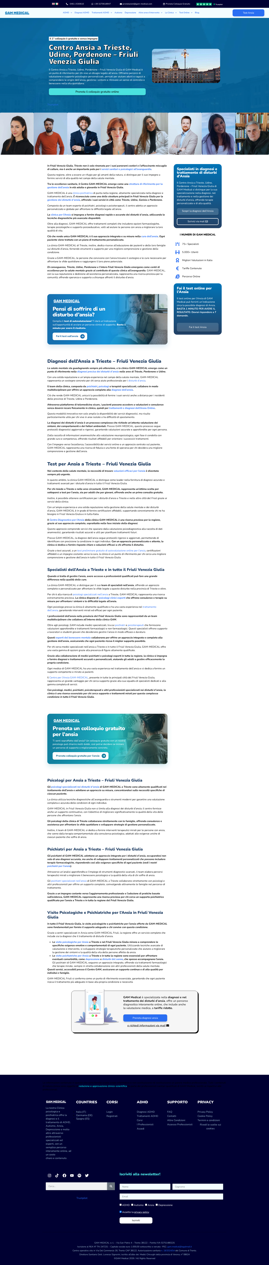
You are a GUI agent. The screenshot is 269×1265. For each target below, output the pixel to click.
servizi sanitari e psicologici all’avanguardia (126, 169)
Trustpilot (52, 104)
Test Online (184, 12)
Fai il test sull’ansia (67, 336)
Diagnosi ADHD (82, 12)
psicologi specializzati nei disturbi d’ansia (75, 787)
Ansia (151, 1205)
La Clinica (169, 12)
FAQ (169, 1112)
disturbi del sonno (112, 959)
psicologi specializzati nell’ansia (90, 594)
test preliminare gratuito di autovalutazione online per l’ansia (111, 550)
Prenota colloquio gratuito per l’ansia (77, 756)
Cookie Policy (205, 1116)
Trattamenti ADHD (100, 12)
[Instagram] (49, 1175)
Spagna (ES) (83, 1118)
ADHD (126, 1205)
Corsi (140, 1120)
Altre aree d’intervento (149, 12)
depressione (92, 959)
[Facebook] (64, 1175)
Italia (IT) (81, 1112)
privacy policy (141, 1212)
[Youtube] (72, 1175)
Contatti (171, 1116)
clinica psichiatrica (83, 193)
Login (109, 1112)
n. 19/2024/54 (168, 1250)
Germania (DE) (84, 1115)
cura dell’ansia (149, 236)
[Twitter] (87, 1175)
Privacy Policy (205, 1112)
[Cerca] (111, 1186)
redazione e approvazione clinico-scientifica (103, 1086)
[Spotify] (79, 1175)
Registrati (112, 1116)
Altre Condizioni (176, 1120)
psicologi (104, 386)
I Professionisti (145, 1124)
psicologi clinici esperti (112, 598)
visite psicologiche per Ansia (72, 942)
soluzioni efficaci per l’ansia (129, 471)
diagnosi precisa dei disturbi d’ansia (98, 371)
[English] (53, 4)
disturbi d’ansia (136, 380)
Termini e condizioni (209, 1120)
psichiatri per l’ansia (58, 866)
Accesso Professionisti (180, 1124)
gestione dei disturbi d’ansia (63, 200)
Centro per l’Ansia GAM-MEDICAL (68, 677)
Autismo (118, 12)
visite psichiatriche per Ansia (72, 955)
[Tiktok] (57, 1175)
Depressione (130, 12)
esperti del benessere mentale (73, 637)
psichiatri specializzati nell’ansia (69, 881)
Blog (197, 12)
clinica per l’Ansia (61, 214)
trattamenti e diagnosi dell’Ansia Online (132, 408)
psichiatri (92, 386)
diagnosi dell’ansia (122, 390)
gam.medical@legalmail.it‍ (179, 1246)
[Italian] (56, 4)
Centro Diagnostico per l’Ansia (67, 520)
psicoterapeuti (136, 625)
